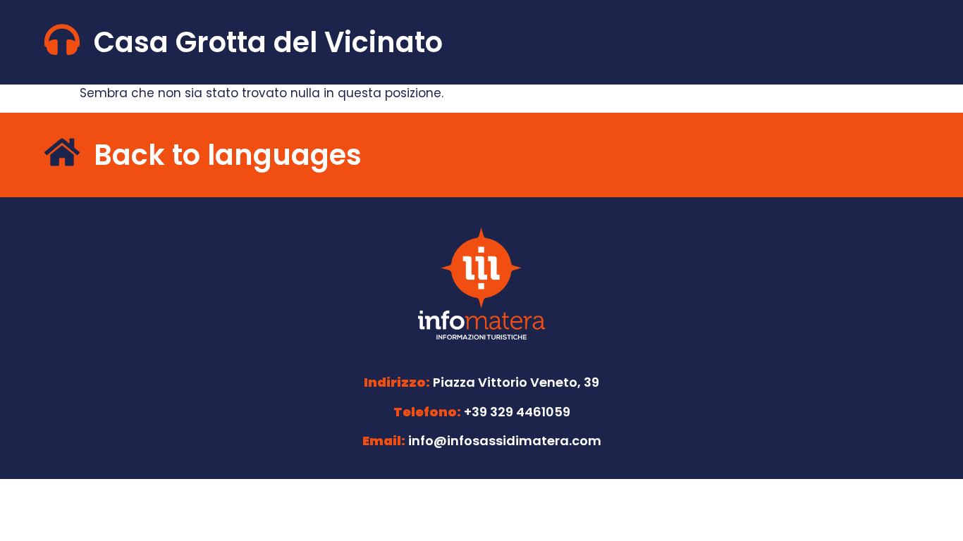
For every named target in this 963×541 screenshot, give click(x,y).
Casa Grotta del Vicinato (268, 42)
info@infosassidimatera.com (504, 440)
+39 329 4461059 (517, 412)
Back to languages (228, 155)
